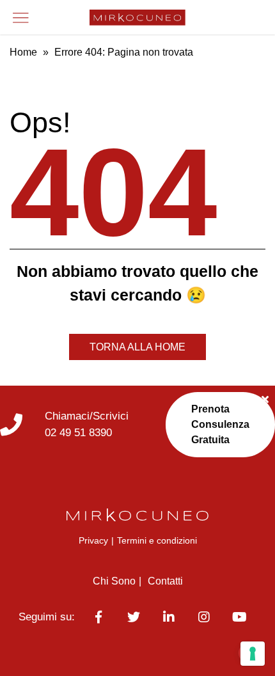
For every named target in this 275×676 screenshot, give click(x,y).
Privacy (93, 540)
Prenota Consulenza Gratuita (220, 424)
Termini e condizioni (157, 540)
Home (23, 52)
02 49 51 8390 (78, 433)
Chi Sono (114, 581)
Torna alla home (137, 347)
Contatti (165, 581)
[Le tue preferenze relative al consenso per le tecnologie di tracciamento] (252, 653)
